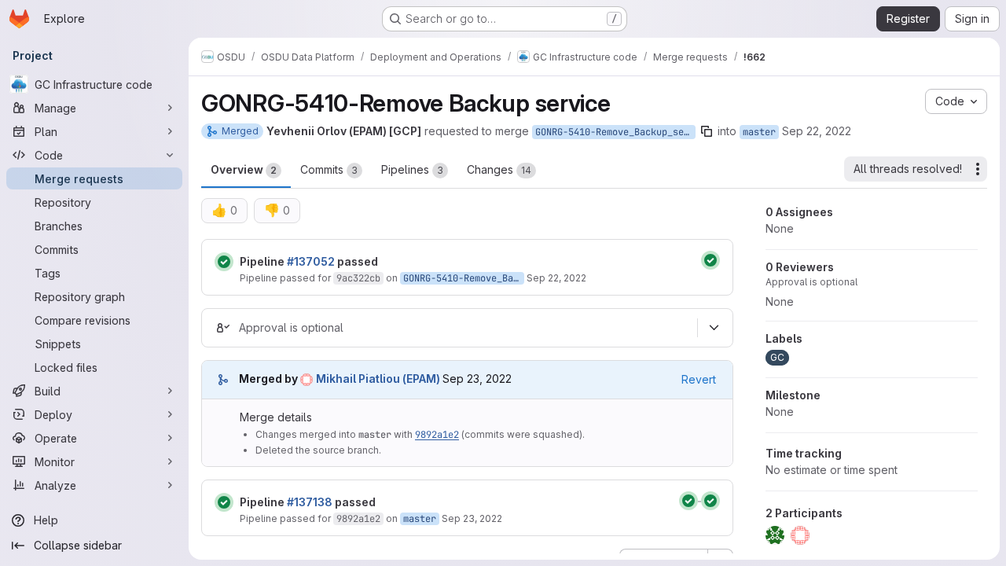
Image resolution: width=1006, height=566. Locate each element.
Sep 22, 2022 (816, 131)
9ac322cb (358, 278)
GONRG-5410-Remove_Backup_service (615, 132)
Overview (244, 169)
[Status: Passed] (224, 261)
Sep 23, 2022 (472, 518)
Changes (499, 169)
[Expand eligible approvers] (713, 327)
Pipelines (412, 169)
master (759, 132)
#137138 (309, 502)
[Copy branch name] (706, 131)
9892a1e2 (437, 434)
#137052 (311, 261)
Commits (329, 169)
